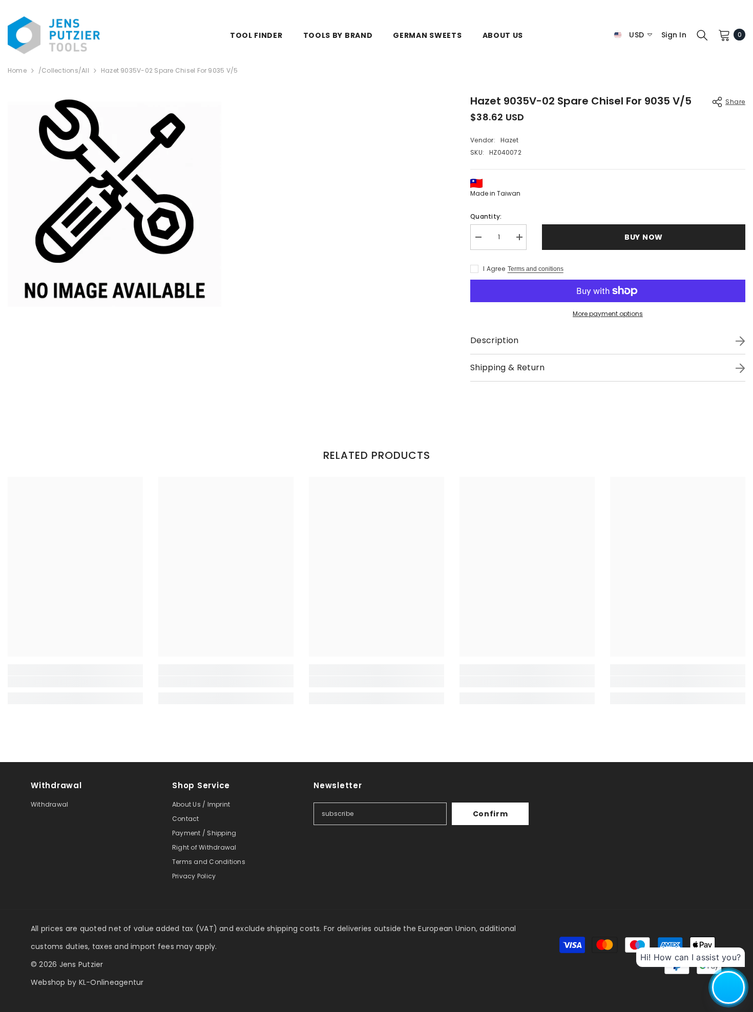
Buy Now (643, 237)
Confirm (490, 814)
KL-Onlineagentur (111, 982)
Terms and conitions (535, 268)
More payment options (608, 313)
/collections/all (63, 70)
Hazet (509, 140)
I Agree (494, 268)
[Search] (702, 35)
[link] (75, 681)
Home (17, 70)
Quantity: (485, 216)
